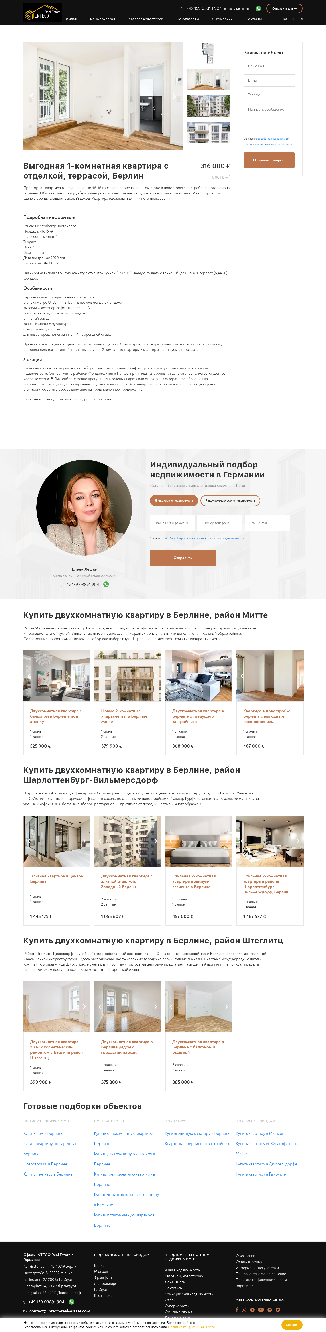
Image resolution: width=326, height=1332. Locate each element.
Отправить (215, 703)
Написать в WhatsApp (215, 722)
